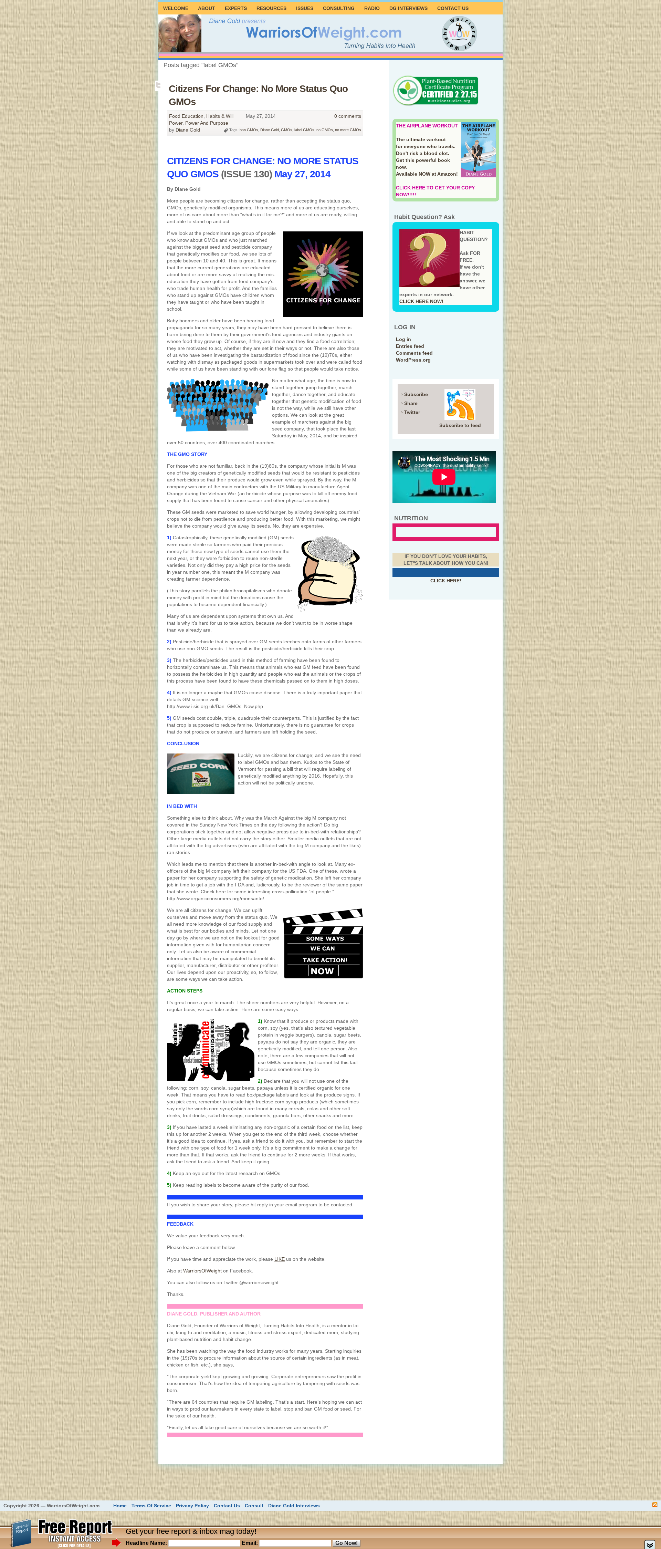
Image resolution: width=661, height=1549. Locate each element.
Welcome (175, 8)
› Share (409, 403)
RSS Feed (655, 1504)
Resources (271, 8)
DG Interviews (408, 8)
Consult (254, 1505)
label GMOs (304, 130)
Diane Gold (188, 130)
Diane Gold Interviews (294, 1505)
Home (120, 1505)
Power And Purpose (206, 123)
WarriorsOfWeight (203, 1270)
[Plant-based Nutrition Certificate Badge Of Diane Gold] (435, 105)
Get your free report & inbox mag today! (191, 1531)
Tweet (159, 85)
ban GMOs (249, 130)
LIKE (279, 1259)
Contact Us (453, 8)
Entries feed (410, 346)
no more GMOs (348, 130)
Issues (304, 8)
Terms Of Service (151, 1505)
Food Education (186, 116)
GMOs (286, 130)
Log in (403, 339)
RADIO (372, 8)
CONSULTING (339, 8)
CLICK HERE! (445, 580)
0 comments (347, 116)
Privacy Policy (192, 1505)
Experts (236, 8)
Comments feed (414, 353)
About (206, 8)
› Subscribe (414, 394)
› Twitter (410, 412)
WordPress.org (413, 360)
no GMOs (324, 130)
